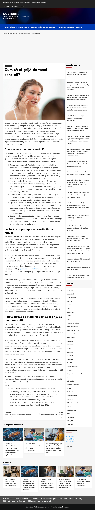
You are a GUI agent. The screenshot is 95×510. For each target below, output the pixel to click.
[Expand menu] (74, 27)
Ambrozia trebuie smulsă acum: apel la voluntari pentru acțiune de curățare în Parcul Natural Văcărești (78, 140)
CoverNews (55, 507)
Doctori (26, 27)
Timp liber (71, 421)
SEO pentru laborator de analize (14, 501)
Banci (69, 319)
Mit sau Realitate (49, 27)
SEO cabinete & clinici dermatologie (70, 499)
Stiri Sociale (70, 441)
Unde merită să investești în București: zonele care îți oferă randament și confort (78, 164)
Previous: (19, 414)
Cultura (70, 341)
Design (69, 348)
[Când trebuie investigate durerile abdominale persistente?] (34, 434)
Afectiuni (19, 27)
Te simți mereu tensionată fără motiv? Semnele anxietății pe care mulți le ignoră (78, 195)
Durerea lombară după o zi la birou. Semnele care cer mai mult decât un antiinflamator (77, 108)
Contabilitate (71, 337)
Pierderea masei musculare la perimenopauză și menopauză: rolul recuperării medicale (78, 97)
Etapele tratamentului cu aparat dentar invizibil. (78, 268)
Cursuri (70, 345)
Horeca (70, 370)
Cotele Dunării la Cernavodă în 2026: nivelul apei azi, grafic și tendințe (78, 228)
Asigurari (70, 312)
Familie (70, 363)
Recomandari (61, 27)
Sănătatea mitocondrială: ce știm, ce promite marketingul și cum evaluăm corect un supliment (12, 449)
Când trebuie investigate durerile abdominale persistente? (33, 447)
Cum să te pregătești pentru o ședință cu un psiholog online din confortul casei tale (54, 448)
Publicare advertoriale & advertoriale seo (16, 2)
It (67, 377)
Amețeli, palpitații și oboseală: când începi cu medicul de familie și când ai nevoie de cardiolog (78, 183)
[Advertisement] (47, 48)
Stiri (68, 414)
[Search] (91, 26)
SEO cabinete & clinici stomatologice (43, 499)
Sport (69, 406)
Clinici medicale (72, 327)
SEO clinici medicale (21, 499)
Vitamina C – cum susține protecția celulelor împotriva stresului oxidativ (77, 238)
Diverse (70, 27)
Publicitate (71, 392)
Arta (69, 308)
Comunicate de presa (74, 330)
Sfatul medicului (36, 27)
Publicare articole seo (39, 2)
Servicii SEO (7, 499)
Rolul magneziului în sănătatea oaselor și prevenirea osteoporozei (78, 217)
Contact (79, 27)
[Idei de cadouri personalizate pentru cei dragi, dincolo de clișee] (11, 471)
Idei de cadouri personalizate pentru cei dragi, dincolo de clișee (77, 74)
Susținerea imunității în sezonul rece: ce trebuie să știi (78, 260)
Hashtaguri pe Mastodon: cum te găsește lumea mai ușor (78, 276)
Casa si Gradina (73, 323)
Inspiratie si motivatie (75, 374)
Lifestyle (70, 381)
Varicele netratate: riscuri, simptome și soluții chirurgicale (78, 173)
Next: (51, 414)
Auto (69, 316)
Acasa (7, 27)
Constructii (71, 334)
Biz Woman (70, 436)
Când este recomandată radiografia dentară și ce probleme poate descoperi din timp (78, 206)
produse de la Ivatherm (29, 269)
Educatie (70, 359)
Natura (69, 388)
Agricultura (71, 297)
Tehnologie (71, 417)
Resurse (70, 399)
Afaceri (70, 290)
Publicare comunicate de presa (14, 6)
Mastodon (69, 446)
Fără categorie (72, 366)
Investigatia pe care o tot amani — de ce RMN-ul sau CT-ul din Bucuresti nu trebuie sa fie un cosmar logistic (78, 152)
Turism (70, 424)
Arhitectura (71, 305)
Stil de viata (71, 410)
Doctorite (11, 14)
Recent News (70, 439)
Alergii (12, 27)
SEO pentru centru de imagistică (39, 501)
